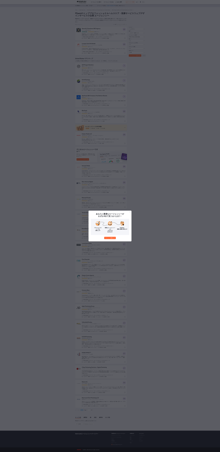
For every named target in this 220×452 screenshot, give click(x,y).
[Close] (130, 212)
